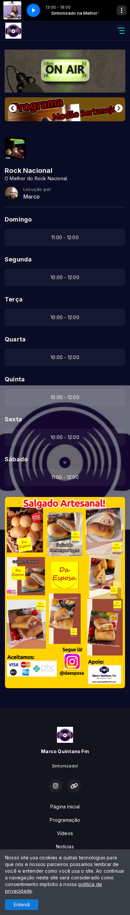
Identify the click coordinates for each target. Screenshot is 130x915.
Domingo (18, 219)
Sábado (16, 459)
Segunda (18, 259)
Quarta (15, 339)
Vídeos (65, 833)
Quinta (15, 379)
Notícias (65, 846)
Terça (14, 299)
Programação (65, 820)
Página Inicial (65, 806)
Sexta (13, 419)
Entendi (22, 904)
